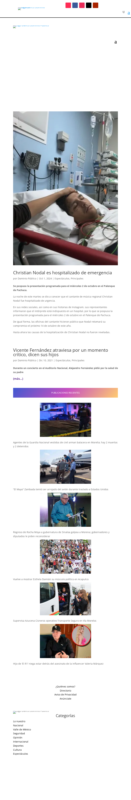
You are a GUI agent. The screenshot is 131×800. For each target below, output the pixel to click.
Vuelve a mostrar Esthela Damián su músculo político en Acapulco (51, 579)
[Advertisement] (65, 76)
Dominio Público (27, 278)
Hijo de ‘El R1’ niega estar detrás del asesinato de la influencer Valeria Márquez (58, 663)
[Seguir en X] (88, 5)
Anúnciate (65, 698)
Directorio (65, 690)
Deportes (18, 745)
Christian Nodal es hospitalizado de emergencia (62, 273)
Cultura (17, 749)
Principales (77, 278)
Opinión (17, 737)
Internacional (20, 741)
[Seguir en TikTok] (68, 5)
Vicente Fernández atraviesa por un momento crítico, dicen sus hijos (60, 352)
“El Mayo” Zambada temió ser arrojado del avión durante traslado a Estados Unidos (60, 489)
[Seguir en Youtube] (95, 5)
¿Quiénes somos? (65, 686)
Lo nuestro (19, 721)
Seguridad (19, 733)
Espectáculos (62, 278)
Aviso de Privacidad (65, 694)
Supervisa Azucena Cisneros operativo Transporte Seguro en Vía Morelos (54, 620)
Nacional (18, 725)
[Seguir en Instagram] (82, 5)
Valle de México (22, 729)
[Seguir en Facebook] (75, 5)
